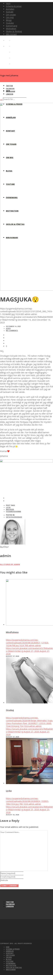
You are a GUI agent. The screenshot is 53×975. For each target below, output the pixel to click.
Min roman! (11, 970)
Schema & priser (13, 949)
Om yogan (10, 955)
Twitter (9, 86)
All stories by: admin (10, 564)
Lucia (8, 507)
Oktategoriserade (14, 517)
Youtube (9, 961)
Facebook (10, 89)
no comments (12, 330)
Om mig (9, 957)
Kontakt (10, 953)
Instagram (10, 91)
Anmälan (10, 951)
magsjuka (10, 509)
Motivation (11, 965)
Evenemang (10, 963)
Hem (7, 947)
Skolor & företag (14, 967)
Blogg (8, 959)
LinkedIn (9, 94)
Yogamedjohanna (13, 511)
